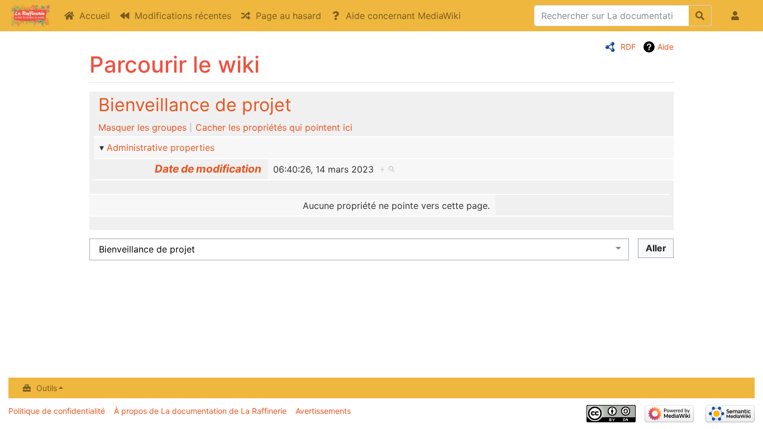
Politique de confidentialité (56, 411)
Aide (665, 46)
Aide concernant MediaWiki (403, 15)
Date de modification (208, 168)
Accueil (94, 15)
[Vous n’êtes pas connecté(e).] (737, 15)
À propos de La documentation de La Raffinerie (200, 411)
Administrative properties (160, 147)
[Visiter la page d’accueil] (29, 16)
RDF (628, 46)
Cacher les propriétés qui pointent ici (273, 127)
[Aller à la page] (700, 15)
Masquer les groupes (142, 127)
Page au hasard (288, 15)
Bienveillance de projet (195, 105)
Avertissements (323, 411)
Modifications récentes (183, 15)
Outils (46, 388)
